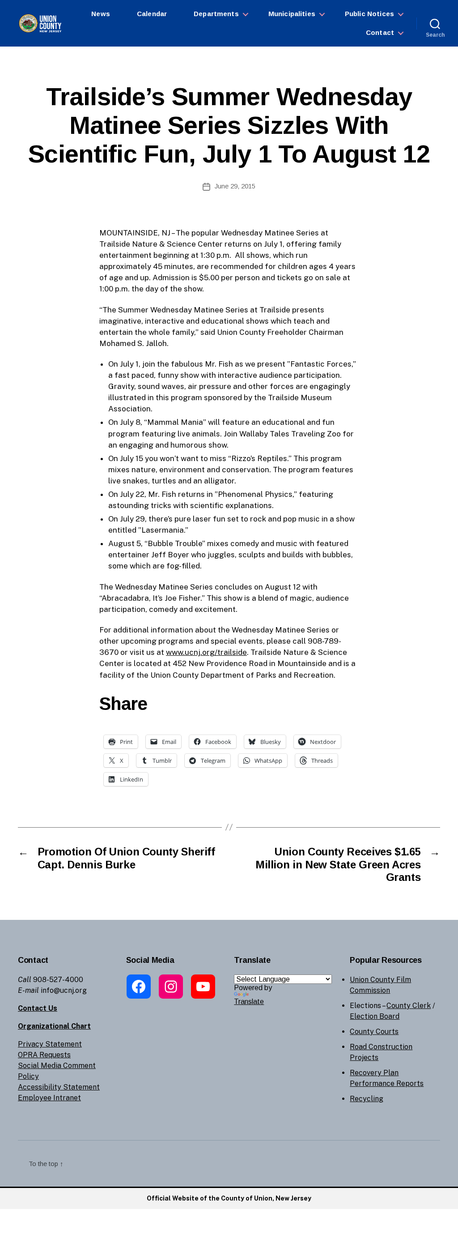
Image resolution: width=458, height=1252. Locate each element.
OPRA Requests (44, 1055)
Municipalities (291, 13)
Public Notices (369, 13)
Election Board (374, 1016)
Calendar (152, 13)
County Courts (374, 1031)
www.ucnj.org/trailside (206, 652)
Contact (380, 32)
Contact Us (37, 1008)
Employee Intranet (49, 1098)
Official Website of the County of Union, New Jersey (229, 1198)
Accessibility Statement (59, 1087)
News (100, 13)
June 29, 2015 (235, 186)
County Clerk (408, 1005)
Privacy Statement (50, 1044)
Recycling (366, 1098)
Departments (216, 13)
